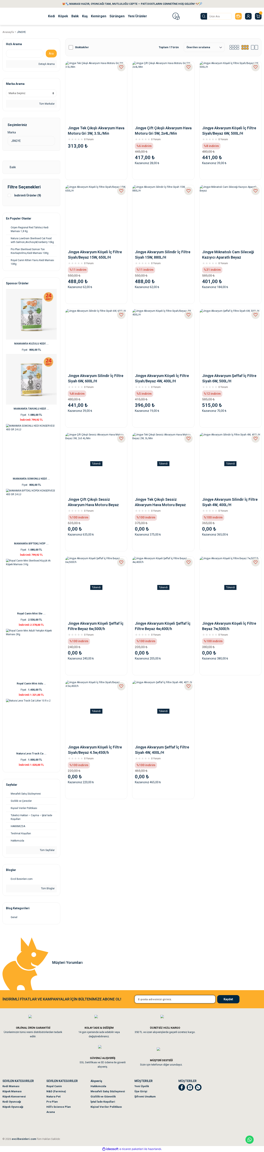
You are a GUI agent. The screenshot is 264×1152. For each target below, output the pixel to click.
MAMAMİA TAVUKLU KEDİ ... (31, 408)
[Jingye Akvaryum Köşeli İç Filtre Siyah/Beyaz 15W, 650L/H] (96, 216)
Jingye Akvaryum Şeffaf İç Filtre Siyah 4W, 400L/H (162, 750)
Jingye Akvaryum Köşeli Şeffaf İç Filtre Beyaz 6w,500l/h (96, 626)
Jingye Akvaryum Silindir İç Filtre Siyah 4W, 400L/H (230, 502)
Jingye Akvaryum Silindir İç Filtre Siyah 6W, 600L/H (95, 378)
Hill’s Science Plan (58, 1106)
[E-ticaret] (131, 1149)
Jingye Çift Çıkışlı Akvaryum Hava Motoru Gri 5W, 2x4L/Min (163, 130)
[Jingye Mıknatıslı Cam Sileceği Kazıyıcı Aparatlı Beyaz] (230, 216)
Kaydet (228, 999)
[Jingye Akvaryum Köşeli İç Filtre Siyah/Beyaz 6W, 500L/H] (230, 92)
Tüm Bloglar (47, 888)
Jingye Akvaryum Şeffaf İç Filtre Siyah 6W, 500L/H (229, 378)
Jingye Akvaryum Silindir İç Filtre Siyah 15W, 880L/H (162, 254)
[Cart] (258, 16)
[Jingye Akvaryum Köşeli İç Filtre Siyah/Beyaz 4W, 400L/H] (163, 340)
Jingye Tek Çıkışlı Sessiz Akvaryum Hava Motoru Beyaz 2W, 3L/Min (160, 502)
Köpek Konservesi (14, 1096)
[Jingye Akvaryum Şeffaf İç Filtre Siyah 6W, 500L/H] (230, 340)
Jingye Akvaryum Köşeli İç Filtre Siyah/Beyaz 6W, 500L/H (229, 130)
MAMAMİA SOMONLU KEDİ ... (31, 478)
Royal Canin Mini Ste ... (31, 613)
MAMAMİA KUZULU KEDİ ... (31, 343)
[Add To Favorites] (121, 67)
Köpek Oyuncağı (12, 1106)
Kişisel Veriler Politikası (106, 1106)
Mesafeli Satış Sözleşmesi (108, 1091)
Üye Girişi (140, 1091)
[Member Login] (248, 16)
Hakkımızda (98, 1086)
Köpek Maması (12, 1091)
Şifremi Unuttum (145, 1096)
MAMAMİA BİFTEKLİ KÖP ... (31, 543)
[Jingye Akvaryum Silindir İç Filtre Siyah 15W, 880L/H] (163, 216)
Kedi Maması (10, 1086)
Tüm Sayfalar (47, 850)
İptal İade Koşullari (103, 1101)
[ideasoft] (110, 1149)
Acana (50, 1111)
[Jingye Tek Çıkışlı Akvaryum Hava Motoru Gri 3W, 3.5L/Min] (96, 92)
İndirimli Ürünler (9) (27, 195)
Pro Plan (52, 1101)
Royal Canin (54, 1086)
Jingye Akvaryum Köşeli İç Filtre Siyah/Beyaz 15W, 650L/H (95, 254)
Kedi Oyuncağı (11, 1101)
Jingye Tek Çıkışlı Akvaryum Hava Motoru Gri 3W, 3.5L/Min (96, 130)
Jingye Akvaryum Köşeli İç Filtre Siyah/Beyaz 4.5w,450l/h (95, 750)
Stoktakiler (82, 47)
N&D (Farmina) (56, 1091)
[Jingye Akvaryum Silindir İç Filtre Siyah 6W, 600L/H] (96, 340)
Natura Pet (53, 1096)
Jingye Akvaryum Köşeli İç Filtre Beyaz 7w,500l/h (229, 626)
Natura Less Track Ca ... (31, 753)
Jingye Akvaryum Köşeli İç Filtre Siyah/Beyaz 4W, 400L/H (162, 378)
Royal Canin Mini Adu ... (31, 683)
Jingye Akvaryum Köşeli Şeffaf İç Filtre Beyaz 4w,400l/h (163, 626)
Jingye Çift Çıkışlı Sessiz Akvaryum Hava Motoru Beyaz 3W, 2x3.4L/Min (93, 502)
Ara (51, 53)
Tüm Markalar (47, 103)
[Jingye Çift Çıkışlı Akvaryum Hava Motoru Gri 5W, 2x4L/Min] (163, 92)
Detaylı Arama (46, 64)
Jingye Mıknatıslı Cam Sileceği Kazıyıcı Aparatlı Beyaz (228, 254)
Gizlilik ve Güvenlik (103, 1096)
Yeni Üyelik (141, 1086)
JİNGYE (21, 32)
